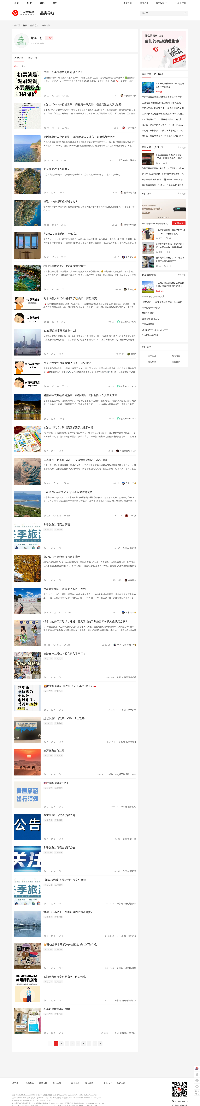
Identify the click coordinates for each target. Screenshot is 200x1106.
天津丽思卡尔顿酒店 (151, 307)
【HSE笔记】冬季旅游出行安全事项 (64, 879)
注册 (184, 3)
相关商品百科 (149, 275)
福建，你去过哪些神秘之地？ (60, 201)
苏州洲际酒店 (148, 313)
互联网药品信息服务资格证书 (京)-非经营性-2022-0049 (71, 1098)
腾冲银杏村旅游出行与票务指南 (61, 556)
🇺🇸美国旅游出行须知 (55, 782)
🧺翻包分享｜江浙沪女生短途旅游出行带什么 (70, 944)
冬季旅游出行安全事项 (56, 524)
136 (160, 252)
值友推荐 (58, 529)
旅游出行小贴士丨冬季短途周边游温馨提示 (68, 912)
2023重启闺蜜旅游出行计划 (59, 330)
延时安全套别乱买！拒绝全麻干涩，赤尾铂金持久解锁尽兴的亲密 (170, 246)
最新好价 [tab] (146, 74)
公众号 (49, 529)
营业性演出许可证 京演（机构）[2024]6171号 (30, 1098)
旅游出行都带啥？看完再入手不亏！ (64, 653)
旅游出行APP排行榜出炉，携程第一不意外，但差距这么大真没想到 (83, 104)
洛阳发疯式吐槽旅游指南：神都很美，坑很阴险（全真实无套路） (81, 395)
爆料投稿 (160, 3)
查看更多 (182, 147)
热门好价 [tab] (159, 74)
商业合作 (144, 3)
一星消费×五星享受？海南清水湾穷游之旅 (68, 492)
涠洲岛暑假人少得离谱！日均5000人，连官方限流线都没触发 (79, 136)
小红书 (49, 659)
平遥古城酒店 (148, 324)
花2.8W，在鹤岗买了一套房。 (61, 233)
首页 (25, 25)
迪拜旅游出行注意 (54, 750)
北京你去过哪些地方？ (56, 169)
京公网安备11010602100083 (23, 1095)
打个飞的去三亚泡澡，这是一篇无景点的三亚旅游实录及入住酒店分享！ (85, 621)
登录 (177, 3)
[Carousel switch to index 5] (166, 217)
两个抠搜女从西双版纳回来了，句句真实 (67, 363)
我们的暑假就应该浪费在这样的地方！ (65, 266)
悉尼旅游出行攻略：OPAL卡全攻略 (64, 718)
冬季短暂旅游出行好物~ (57, 1009)
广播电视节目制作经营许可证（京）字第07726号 (31, 1100)
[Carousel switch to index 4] (164, 217)
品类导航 (47, 13)
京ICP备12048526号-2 (89, 1095)
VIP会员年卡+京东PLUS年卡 (155, 330)
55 (159, 266)
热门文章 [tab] (159, 147)
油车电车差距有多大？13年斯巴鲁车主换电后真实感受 (170, 259)
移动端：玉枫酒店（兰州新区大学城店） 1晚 (162, 130)
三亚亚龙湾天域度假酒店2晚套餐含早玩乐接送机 (164, 114)
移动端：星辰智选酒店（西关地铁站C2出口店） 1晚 (165, 136)
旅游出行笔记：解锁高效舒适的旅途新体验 (68, 427)
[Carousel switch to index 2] (160, 217)
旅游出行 (46, 25)
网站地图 (57, 1083)
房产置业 (152, 355)
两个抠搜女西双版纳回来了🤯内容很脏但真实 (70, 298)
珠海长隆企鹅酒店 (150, 335)
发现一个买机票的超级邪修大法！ (63, 72)
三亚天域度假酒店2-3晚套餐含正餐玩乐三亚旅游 (164, 97)
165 (160, 238)
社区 (42, 3)
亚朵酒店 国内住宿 (150, 319)
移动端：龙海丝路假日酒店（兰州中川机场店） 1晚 (165, 125)
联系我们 (30, 1083)
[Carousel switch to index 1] (158, 217)
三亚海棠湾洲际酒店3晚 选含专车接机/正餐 (161, 103)
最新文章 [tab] (146, 147)
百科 (55, 3)
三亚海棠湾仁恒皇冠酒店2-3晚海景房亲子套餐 (163, 108)
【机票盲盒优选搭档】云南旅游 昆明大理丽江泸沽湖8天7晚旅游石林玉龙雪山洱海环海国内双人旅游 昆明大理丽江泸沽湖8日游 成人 (170, 285)
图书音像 (152, 362)
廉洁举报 (89, 1083)
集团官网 (127, 3)
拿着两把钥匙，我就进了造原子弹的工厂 (67, 589)
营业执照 (97, 1098)
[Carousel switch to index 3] (162, 217)
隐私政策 (121, 1083)
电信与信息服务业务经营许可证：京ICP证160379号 (57, 1095)
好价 (29, 3)
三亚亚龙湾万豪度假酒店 (153, 296)
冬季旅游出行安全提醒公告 (59, 815)
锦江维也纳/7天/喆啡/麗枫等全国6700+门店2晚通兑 (165, 119)
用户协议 (108, 1083)
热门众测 (146, 194)
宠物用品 (176, 355)
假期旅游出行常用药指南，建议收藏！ (65, 976)
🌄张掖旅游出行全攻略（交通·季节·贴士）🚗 (69, 686)
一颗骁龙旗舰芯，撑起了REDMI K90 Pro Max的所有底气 (170, 232)
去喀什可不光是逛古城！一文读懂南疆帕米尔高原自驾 (75, 459)
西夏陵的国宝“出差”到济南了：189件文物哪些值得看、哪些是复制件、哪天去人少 (171, 156)
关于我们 (16, 1083)
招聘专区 (43, 1083)
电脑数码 (176, 362)
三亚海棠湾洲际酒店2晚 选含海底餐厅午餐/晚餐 (170, 85)
